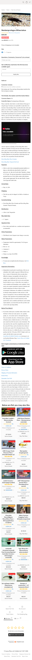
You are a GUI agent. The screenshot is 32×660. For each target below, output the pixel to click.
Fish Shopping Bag (22, 614)
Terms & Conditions (6, 654)
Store (7, 10)
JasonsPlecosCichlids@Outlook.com (12, 336)
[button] (23, 2)
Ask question (17, 32)
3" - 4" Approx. (7, 52)
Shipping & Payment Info (24, 654)
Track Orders (9, 614)
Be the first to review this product (16, 631)
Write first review (16, 634)
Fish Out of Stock (15, 10)
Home (3, 10)
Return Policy (7, 656)
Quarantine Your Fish (16, 656)
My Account (22, 609)
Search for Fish (10, 609)
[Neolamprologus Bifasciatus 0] (16, 19)
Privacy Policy (15, 654)
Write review (11, 32)
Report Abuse (25, 656)
